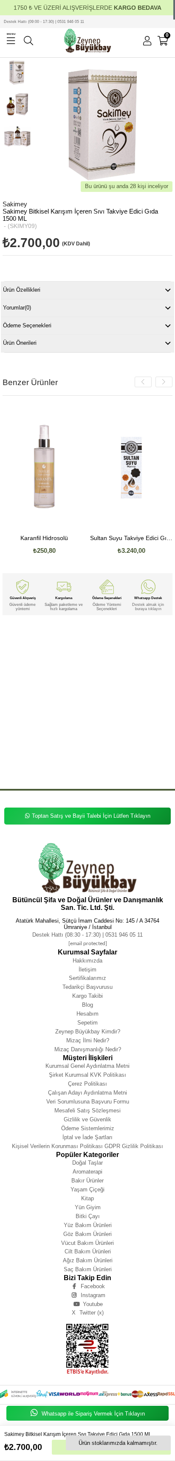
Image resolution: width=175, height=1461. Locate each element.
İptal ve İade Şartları (87, 1137)
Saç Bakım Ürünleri (88, 1269)
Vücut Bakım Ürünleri (87, 1243)
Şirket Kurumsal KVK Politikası (87, 1075)
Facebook (93, 1286)
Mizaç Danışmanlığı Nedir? (87, 1049)
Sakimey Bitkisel (33, 634)
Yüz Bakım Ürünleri (88, 1225)
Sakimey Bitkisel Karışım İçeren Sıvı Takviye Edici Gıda (55, 646)
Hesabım (87, 1014)
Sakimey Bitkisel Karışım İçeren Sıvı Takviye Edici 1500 (96, 659)
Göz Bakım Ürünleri (87, 1234)
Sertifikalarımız (87, 978)
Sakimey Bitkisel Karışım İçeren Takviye (58, 735)
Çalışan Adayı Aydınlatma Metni (87, 1092)
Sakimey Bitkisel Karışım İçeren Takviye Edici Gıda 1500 (123, 741)
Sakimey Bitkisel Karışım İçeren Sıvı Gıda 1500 (121, 716)
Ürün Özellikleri (21, 290)
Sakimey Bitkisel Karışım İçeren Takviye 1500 (112, 773)
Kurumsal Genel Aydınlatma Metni (87, 1066)
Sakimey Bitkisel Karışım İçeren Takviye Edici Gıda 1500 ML (46, 748)
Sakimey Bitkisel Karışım (69, 634)
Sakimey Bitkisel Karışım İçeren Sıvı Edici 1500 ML (76, 710)
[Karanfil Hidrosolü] (44, 466)
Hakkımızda (87, 960)
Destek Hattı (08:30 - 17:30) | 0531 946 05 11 (87, 935)
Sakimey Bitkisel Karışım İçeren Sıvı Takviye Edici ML (108, 665)
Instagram (93, 1295)
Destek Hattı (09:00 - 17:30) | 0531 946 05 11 (44, 22)
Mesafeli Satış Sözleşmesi (87, 1110)
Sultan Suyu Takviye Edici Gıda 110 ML (131, 538)
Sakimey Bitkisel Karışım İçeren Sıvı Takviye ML (38, 691)
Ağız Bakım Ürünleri (88, 1260)
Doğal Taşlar (87, 1163)
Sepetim (87, 1022)
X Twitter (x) (88, 1312)
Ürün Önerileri (20, 343)
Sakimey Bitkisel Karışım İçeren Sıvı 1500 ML (88, 729)
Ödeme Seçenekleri (27, 325)
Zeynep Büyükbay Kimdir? (87, 1031)
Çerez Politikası (87, 1084)
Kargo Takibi (87, 996)
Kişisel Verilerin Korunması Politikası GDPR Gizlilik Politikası (87, 1146)
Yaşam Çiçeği (87, 1189)
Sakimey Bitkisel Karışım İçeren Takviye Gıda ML (38, 773)
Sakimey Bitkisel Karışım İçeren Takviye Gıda (123, 761)
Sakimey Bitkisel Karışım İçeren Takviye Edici (126, 735)
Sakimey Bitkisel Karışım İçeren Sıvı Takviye (68, 640)
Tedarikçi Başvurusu (87, 987)
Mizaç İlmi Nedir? (87, 1040)
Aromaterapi (87, 1171)
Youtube (93, 1304)
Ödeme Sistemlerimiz (87, 1128)
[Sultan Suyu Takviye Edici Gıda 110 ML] (131, 466)
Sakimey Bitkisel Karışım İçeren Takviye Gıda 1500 (39, 767)
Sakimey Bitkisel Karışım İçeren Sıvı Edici (108, 691)
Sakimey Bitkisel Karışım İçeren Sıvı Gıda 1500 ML (39, 722)
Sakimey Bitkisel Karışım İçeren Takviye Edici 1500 (50, 754)
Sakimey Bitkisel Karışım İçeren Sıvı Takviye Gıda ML (119, 678)
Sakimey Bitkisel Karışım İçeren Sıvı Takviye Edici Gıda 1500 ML (77, 653)
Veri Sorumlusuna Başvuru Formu (87, 1101)
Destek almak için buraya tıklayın (148, 606)
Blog (87, 1005)
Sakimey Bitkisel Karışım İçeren (116, 634)
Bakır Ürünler (87, 1180)
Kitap (87, 1198)
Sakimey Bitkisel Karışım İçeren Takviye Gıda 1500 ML (121, 767)
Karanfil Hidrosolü (44, 538)
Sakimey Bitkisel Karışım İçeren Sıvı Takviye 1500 (39, 685)
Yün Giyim (88, 1207)
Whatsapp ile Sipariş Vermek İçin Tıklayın (92, 1413)
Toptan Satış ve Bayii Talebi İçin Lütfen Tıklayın (91, 816)
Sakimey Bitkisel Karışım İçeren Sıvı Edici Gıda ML (89, 704)
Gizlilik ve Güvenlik (87, 1119)
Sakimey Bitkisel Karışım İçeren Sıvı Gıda (51, 716)
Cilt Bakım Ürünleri (88, 1251)
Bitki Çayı (88, 1216)
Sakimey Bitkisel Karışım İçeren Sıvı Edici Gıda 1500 (89, 697)
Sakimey (9, 634)
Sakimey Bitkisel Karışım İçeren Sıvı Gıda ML (114, 722)
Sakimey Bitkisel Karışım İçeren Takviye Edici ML (49, 761)
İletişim (87, 969)
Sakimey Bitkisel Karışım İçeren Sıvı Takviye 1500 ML (119, 685)
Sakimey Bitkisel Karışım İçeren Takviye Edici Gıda (39, 741)
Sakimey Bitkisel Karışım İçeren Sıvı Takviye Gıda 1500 (107, 672)
